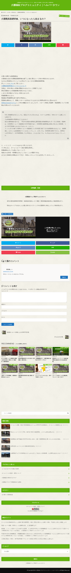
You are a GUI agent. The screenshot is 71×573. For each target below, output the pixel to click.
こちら (12, 83)
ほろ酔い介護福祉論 (8, 213)
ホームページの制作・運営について (11, 473)
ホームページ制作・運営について (35, 506)
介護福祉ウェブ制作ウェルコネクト (35, 563)
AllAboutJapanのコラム (8, 103)
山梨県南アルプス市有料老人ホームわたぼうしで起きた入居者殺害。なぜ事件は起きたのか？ (39, 453)
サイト (3, 317)
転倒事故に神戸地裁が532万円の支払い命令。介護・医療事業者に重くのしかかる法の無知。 (40, 439)
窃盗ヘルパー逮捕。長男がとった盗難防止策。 (14, 525)
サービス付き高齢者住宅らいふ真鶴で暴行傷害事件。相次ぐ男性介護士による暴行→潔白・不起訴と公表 (29, 522)
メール (4, 310)
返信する (64, 277)
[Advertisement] (35, 61)
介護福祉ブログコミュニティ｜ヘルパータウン (35, 5)
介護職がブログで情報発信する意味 (11, 482)
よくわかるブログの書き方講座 (10, 468)
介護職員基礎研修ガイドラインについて (13, 86)
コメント (4, 291)
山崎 (49, 538)
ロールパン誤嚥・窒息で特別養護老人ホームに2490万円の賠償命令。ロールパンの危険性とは (39, 425)
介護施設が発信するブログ (9, 477)
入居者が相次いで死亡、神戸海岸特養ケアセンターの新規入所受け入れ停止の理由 (23, 538)
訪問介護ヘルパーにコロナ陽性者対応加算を (26, 446)
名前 (3, 304)
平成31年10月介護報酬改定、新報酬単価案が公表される (16, 533)
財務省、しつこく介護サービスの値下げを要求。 (14, 528)
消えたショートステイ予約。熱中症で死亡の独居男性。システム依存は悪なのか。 (36, 432)
